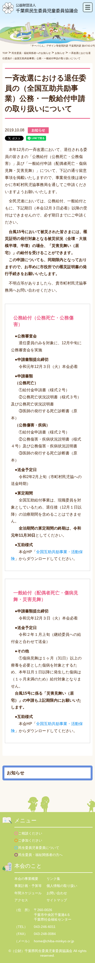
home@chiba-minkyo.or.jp (54, 941)
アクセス (21, 900)
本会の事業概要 (26, 879)
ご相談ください (30, 833)
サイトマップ (57, 900)
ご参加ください (30, 840)
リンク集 (53, 879)
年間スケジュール (28, 893)
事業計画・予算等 (28, 886)
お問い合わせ (57, 893)
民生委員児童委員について (38, 848)
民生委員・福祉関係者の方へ (40, 855)
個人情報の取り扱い (62, 886)
